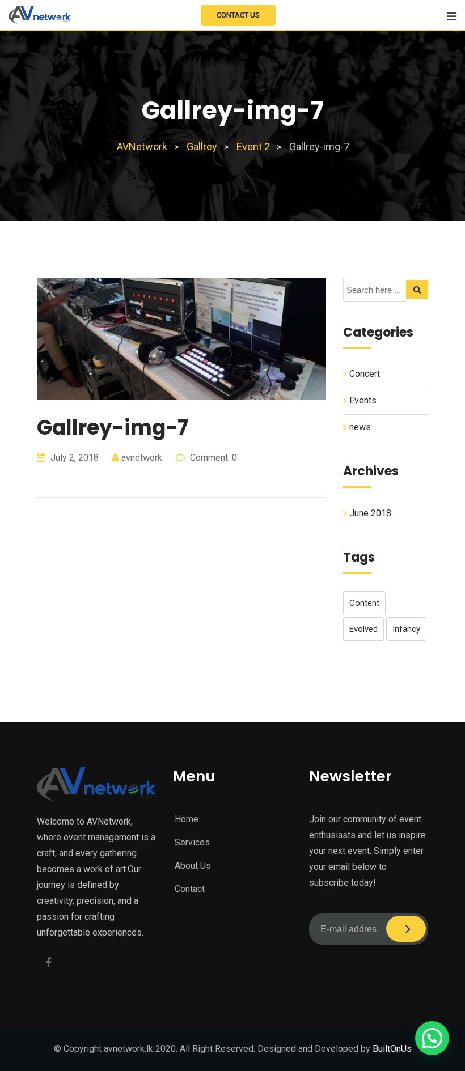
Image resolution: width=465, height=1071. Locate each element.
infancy (406, 629)
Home (186, 819)
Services (192, 842)
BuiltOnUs (392, 1048)
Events (363, 400)
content (364, 603)
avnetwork (141, 457)
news (360, 427)
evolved (363, 629)
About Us (193, 865)
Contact (190, 888)
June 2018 (370, 513)
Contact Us (238, 15)
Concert (364, 373)
